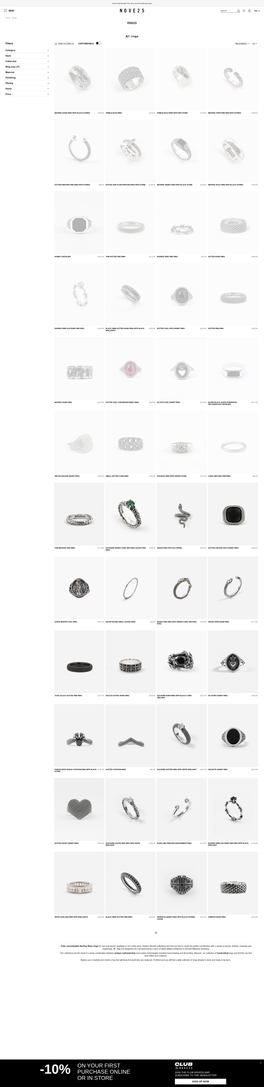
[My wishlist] (244, 10)
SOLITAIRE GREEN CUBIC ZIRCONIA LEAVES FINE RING (126, 549)
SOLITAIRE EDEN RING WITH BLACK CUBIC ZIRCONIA (174, 696)
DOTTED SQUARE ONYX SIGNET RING (223, 548)
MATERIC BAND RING (63, 402)
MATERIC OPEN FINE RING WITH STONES (224, 113)
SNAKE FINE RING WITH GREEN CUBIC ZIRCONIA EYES (177, 622)
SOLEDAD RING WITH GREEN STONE (172, 476)
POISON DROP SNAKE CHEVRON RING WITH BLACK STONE (76, 770)
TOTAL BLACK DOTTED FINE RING (68, 695)
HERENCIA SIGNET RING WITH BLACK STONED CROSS (176, 918)
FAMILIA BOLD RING (114, 113)
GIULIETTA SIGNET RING (218, 769)
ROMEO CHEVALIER (63, 256)
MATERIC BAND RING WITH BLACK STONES (72, 113)
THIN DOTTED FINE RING (115, 256)
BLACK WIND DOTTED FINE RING (119, 917)
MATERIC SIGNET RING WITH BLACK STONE (174, 184)
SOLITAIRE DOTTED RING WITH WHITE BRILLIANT (176, 769)
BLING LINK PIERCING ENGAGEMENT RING (174, 843)
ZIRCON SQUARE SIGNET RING (67, 476)
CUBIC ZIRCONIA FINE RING (219, 476)
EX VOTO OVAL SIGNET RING (168, 402)
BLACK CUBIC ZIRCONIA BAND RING (223, 991)
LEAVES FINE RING (113, 991)
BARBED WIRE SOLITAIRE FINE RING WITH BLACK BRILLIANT (228, 844)
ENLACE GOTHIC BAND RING (117, 695)
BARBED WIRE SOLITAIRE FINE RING (69, 328)
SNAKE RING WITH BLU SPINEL (169, 548)
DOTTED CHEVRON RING (116, 769)
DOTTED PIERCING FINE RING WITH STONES (72, 184)
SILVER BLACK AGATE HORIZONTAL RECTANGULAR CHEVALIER (222, 403)
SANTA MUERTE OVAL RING (66, 621)
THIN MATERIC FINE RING (65, 548)
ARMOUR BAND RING (217, 917)
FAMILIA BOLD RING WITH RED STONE (172, 113)
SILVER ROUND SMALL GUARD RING (120, 621)
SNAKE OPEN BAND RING (218, 621)
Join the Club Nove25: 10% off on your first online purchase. (132, 3)
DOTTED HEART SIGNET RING (67, 843)
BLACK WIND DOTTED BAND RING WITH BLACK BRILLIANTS (125, 329)
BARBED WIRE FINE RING (167, 256)
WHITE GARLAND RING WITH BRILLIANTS (71, 917)
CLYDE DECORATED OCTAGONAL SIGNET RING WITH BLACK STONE (176, 992)
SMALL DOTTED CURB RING (117, 476)
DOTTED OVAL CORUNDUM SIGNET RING (122, 402)
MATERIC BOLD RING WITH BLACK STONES (225, 184)
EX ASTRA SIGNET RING (218, 695)
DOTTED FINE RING (216, 328)
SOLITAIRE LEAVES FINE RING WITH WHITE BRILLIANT (123, 844)
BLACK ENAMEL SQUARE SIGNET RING (70, 991)
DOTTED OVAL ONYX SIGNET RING (171, 328)
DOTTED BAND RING (216, 256)
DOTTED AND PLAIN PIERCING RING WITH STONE (125, 184)
